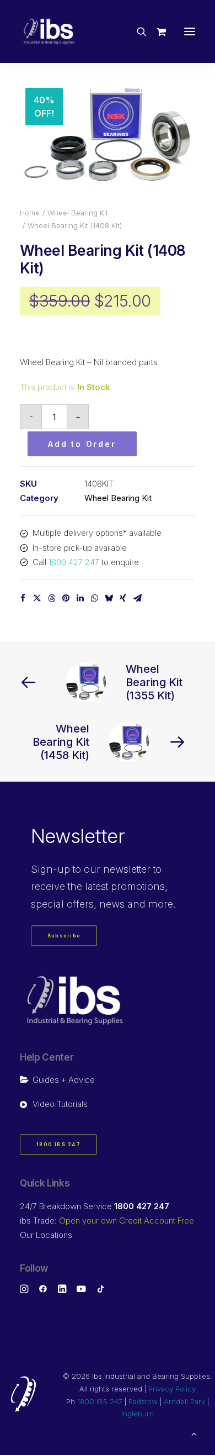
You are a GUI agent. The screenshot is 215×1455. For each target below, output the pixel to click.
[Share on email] (137, 598)
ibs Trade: (107, 1220)
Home (30, 212)
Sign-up (50, 869)
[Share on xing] (123, 598)
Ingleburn (137, 1413)
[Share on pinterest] (65, 598)
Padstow (143, 1401)
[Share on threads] (51, 598)
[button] (189, 31)
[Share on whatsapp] (94, 598)
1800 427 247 (74, 562)
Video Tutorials (60, 1104)
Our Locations (46, 1235)
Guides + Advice (64, 1079)
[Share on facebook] (22, 598)
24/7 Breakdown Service (94, 1206)
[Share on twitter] (37, 598)
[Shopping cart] (156, 31)
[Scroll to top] (194, 1433)
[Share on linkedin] (80, 598)
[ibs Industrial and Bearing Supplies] (49, 31)
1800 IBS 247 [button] (58, 1145)
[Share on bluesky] (108, 598)
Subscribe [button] (64, 936)
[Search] (137, 31)
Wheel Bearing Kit (77, 212)
